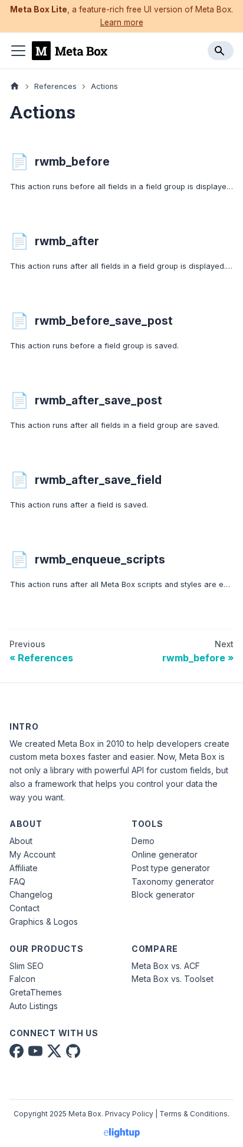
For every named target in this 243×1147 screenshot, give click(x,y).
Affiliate (23, 868)
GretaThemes (35, 992)
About (20, 841)
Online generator (165, 854)
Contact (24, 908)
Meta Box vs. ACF (166, 966)
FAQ (17, 881)
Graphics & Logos (43, 922)
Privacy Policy (129, 1113)
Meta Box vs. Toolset (173, 979)
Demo (143, 841)
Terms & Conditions (193, 1113)
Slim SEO (26, 966)
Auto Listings (33, 1006)
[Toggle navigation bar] (18, 51)
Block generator (163, 894)
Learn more (121, 22)
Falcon (22, 979)
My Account (32, 854)
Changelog (30, 894)
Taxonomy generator (173, 881)
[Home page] (14, 86)
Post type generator (171, 868)
